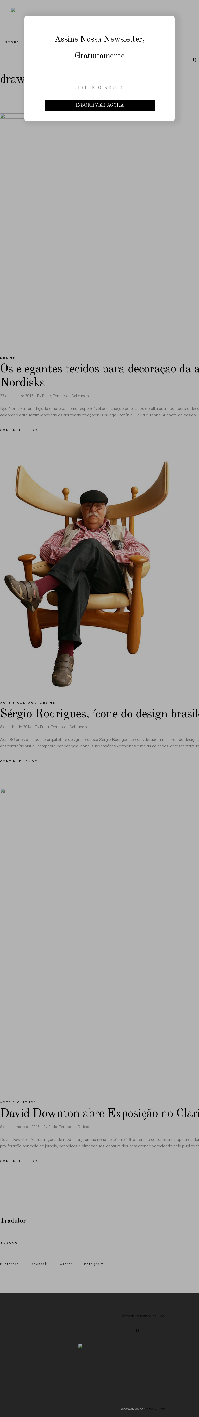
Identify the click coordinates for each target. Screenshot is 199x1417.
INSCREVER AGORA (99, 105)
